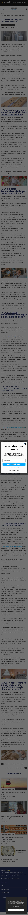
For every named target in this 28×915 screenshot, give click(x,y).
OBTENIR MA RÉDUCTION (14, 464)
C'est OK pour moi (16, 909)
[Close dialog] (25, 444)
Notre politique (16, 906)
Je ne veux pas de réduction (14, 467)
